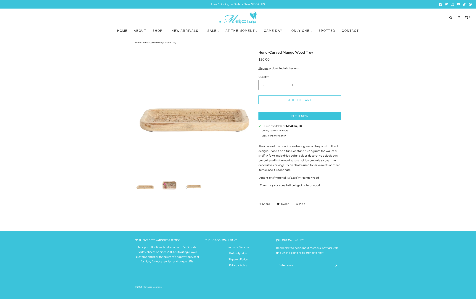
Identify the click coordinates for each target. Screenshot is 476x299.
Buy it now (299, 116)
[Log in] (459, 17)
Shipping (264, 68)
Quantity (263, 77)
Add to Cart (300, 100)
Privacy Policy (238, 265)
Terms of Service (238, 247)
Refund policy (238, 253)
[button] (145, 185)
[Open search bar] (450, 17)
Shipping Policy (238, 259)
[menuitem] (122, 30)
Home (138, 42)
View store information (274, 135)
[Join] (336, 265)
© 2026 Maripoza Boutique (148, 286)
